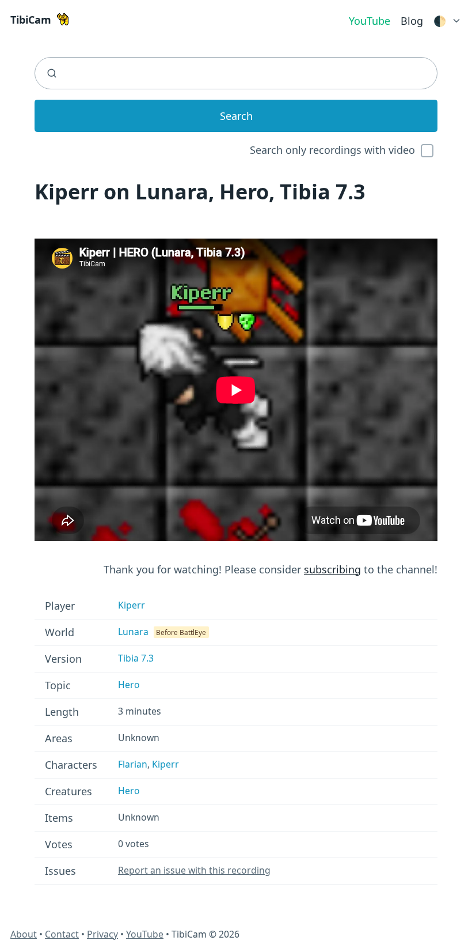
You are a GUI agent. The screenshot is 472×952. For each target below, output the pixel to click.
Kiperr (131, 605)
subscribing (332, 569)
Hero (129, 684)
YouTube (369, 21)
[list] (447, 18)
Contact (62, 934)
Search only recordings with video (332, 150)
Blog (412, 21)
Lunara (133, 631)
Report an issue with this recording (194, 870)
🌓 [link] (439, 21)
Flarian (132, 764)
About (23, 934)
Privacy (102, 934)
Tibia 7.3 (136, 658)
